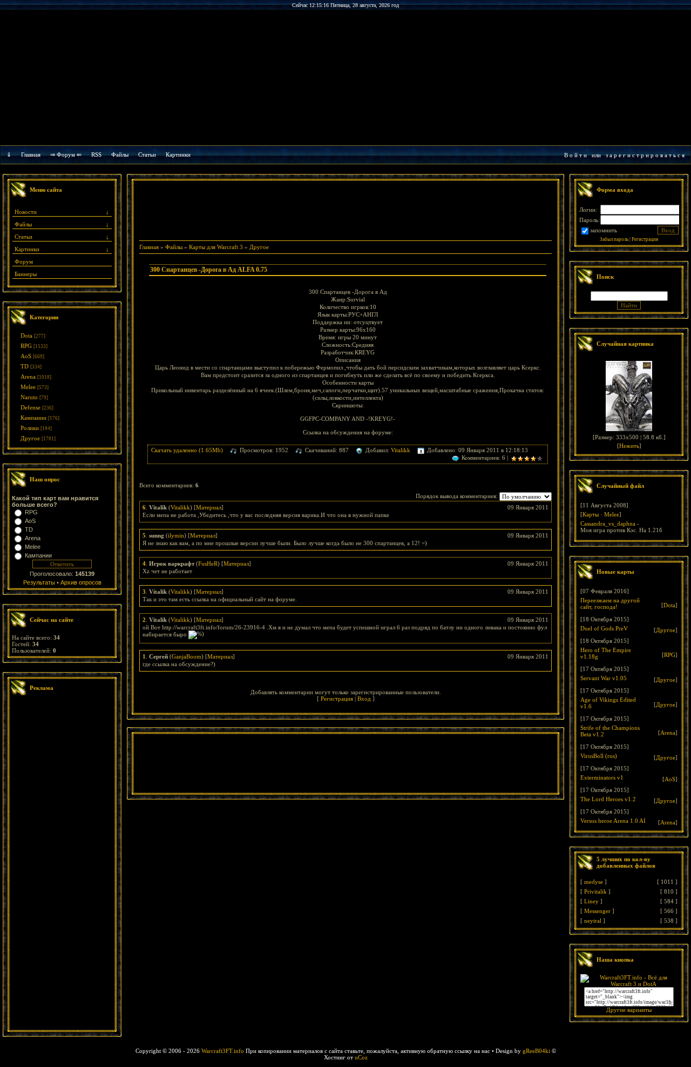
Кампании (33, 417)
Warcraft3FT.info (222, 1051)
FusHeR (208, 563)
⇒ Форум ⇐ (66, 154)
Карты (590, 514)
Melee (28, 387)
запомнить (603, 230)
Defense (30, 407)
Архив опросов (80, 582)
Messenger (597, 911)
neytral (592, 920)
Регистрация (337, 698)
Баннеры (26, 274)
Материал (208, 507)
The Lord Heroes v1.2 (608, 799)
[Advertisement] (62, 864)
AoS (26, 356)
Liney (591, 901)
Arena (28, 376)
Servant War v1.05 (603, 678)
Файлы (119, 154)
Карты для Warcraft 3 (216, 247)
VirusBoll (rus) (598, 756)
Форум (24, 261)
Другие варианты (629, 1009)
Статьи (23, 236)
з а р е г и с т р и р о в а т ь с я (645, 155)
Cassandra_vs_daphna (607, 523)
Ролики (30, 428)
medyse (593, 881)
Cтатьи (147, 154)
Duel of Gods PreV (604, 628)
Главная (30, 154)
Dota (26, 335)
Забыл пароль (614, 239)
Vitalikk (400, 450)
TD (25, 366)
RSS (96, 154)
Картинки (178, 154)
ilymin (176, 535)
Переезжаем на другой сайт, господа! (610, 603)
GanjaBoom (186, 656)
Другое (30, 438)
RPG (26, 346)
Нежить (629, 445)
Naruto (29, 397)
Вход (364, 698)
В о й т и (575, 155)
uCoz (361, 1057)
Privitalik (595, 891)
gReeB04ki (536, 1051)
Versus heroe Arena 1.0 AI (613, 820)
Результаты (39, 582)
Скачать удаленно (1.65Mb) (187, 450)
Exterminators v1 (602, 777)
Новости (26, 212)
